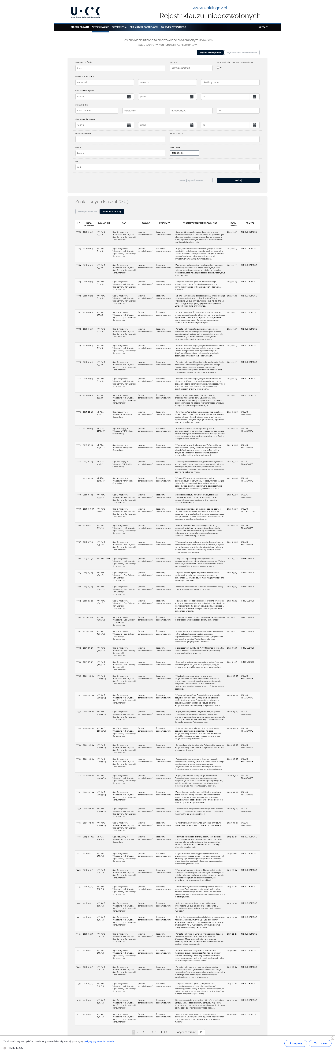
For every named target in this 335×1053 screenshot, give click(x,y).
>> (166, 1032)
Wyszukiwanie (100, 27)
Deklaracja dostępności (144, 27)
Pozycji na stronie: (186, 1032)
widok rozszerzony (112, 211)
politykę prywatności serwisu (99, 1041)
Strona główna (80, 27)
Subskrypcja (119, 27)
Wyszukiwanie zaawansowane (242, 52)
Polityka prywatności (173, 27)
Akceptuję (296, 1043)
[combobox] (184, 153)
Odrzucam (320, 1043)
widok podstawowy (87, 211)
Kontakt (262, 27)
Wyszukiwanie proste (210, 52)
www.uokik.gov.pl (210, 7)
